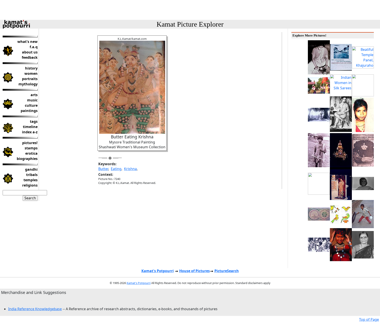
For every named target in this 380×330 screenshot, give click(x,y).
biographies (27, 158)
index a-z (30, 132)
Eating (116, 168)
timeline (30, 126)
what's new (27, 41)
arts (34, 94)
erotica (31, 153)
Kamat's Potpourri (157, 270)
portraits (30, 78)
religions (30, 185)
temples (31, 180)
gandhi (31, 169)
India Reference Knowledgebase (35, 308)
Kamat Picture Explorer (190, 24)
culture (31, 105)
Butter (103, 168)
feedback (30, 57)
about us (30, 52)
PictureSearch (226, 270)
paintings (29, 110)
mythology (28, 84)
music (32, 100)
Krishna (130, 168)
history (31, 68)
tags (34, 121)
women (31, 73)
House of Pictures (194, 270)
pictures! (30, 142)
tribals (32, 174)
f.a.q (34, 46)
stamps (31, 148)
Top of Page (369, 319)
